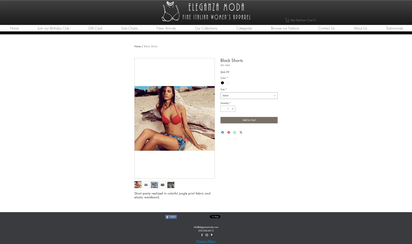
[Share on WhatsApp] (235, 132)
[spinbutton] (228, 109)
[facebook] (202, 235)
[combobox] (249, 95)
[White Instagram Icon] (206, 235)
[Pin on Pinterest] (229, 132)
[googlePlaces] (211, 235)
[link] (301, 20)
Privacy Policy (206, 241)
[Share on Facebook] (223, 132)
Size (223, 89)
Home (137, 46)
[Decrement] (223, 109)
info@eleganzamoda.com (206, 227)
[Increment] (233, 109)
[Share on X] (241, 132)
